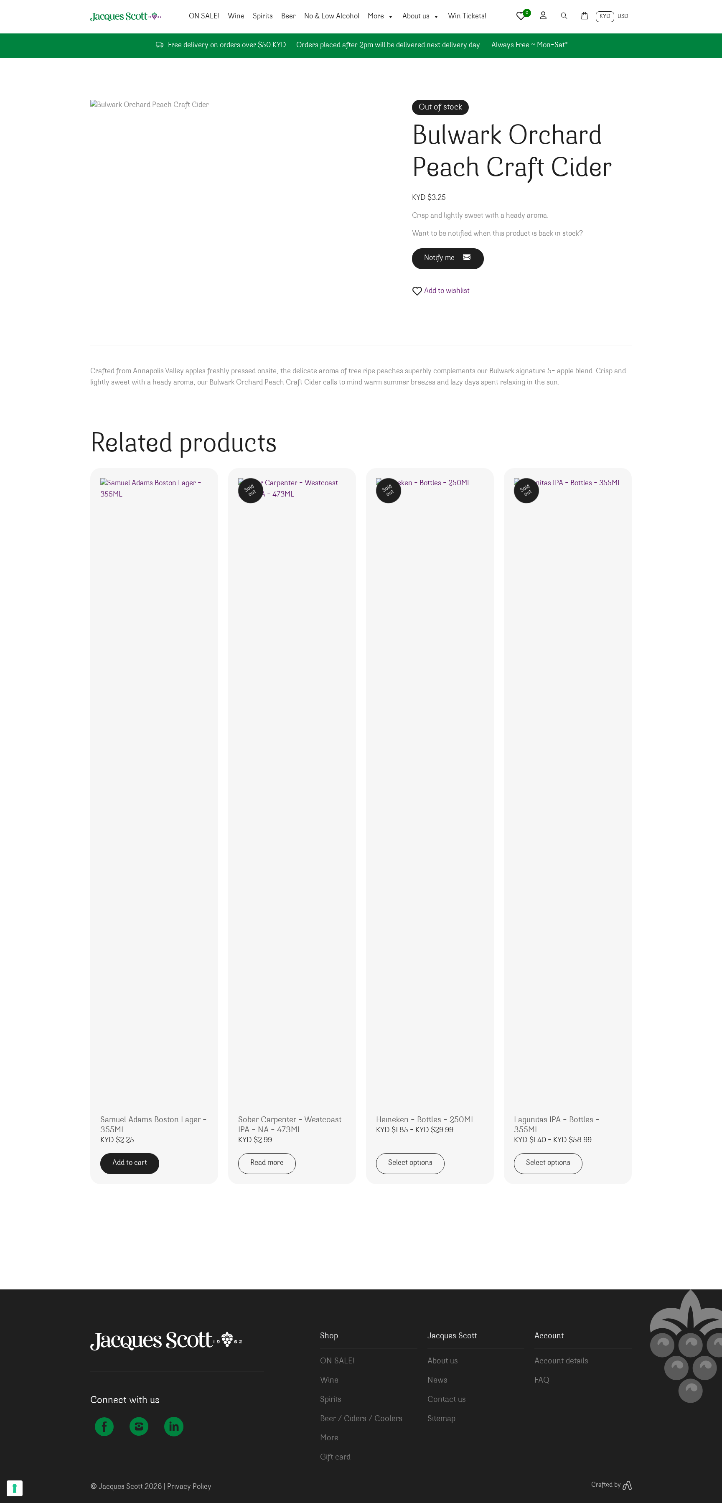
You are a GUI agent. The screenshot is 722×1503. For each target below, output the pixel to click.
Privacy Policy (189, 1487)
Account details (561, 1361)
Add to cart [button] (129, 1163)
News (437, 1380)
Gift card (335, 1457)
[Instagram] (139, 1429)
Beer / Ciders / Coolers (361, 1419)
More (376, 16)
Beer (288, 16)
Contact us (446, 1400)
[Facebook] (104, 1429)
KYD (605, 17)
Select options (410, 1163)
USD (623, 17)
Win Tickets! (467, 16)
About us (416, 16)
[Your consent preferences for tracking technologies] (15, 1488)
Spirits (263, 16)
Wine (236, 16)
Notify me (439, 258)
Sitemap (441, 1419)
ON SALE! (204, 16)
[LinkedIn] (174, 1429)
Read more (267, 1163)
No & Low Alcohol (331, 16)
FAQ (541, 1380)
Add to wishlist (446, 291)
